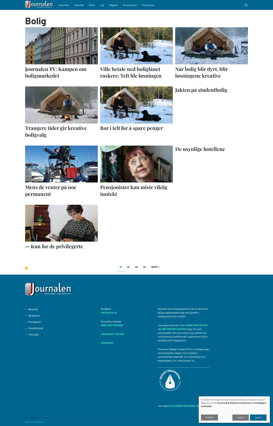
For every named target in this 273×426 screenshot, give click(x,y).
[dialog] (234, 409)
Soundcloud (35, 328)
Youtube (33, 334)
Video (92, 4)
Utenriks (79, 4)
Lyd (102, 4)
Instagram (34, 321)
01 (122, 268)
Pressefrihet (130, 4)
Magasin (113, 4)
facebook (34, 315)
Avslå (240, 417)
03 (137, 267)
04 (145, 267)
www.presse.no (185, 360)
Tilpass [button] (209, 417)
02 (129, 267)
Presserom (148, 4)
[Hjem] (39, 5)
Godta (258, 417)
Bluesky (33, 309)
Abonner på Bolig (26, 268)
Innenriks (64, 4)
